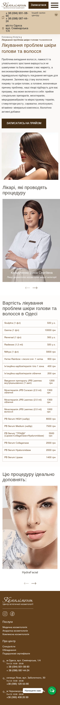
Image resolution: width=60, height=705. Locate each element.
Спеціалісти (8, 647)
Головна (6, 37)
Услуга (16, 37)
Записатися (38, 5)
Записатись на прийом (23, 123)
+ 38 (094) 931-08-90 (17, 14)
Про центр (9, 641)
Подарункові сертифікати (16, 654)
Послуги (7, 622)
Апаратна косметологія (15, 631)
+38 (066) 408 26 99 (17, 697)
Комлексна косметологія (15, 634)
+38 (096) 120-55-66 (17, 684)
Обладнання (9, 650)
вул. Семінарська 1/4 (17, 28)
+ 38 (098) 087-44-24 (17, 20)
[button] (27, 287)
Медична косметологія (14, 627)
